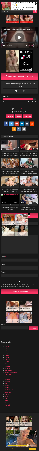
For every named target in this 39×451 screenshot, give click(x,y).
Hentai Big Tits (9, 390)
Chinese (7, 364)
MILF (6, 396)
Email (3, 264)
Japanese (8, 392)
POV (6, 398)
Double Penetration (11, 372)
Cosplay (7, 366)
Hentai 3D (8, 388)
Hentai (7, 385)
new (19, 116)
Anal (6, 349)
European (8, 375)
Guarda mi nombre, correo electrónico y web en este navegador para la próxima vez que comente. (17, 285)
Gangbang (8, 379)
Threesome (8, 403)
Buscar (3, 324)
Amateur (7, 346)
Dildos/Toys (8, 370)
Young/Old (8, 405)
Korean (7, 394)
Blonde (7, 357)
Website (3, 272)
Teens (11, 116)
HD (6, 383)
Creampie (8, 368)
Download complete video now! (20, 76)
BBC (6, 353)
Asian (6, 351)
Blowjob (7, 359)
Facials (7, 377)
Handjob (7, 381)
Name (3, 256)
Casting (7, 362)
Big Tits (7, 355)
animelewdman (22, 109)
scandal (28, 116)
